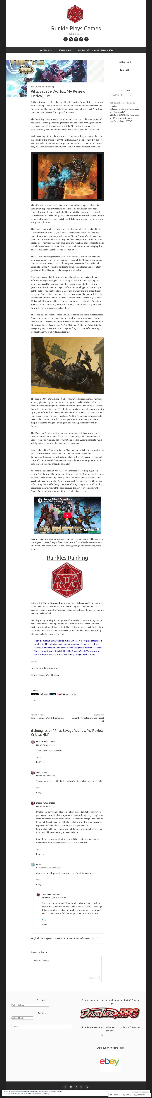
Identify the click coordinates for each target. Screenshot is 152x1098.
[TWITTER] (65, 1087)
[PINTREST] (81, 1087)
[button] (62, 192)
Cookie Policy (45, 1094)
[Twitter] (65, 39)
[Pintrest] (81, 39)
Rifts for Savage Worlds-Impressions (47, 716)
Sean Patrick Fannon (45, 742)
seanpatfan (41, 772)
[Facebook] (71, 39)
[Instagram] (76, 39)
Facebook (124, 70)
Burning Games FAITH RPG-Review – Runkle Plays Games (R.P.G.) (70, 938)
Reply (38, 762)
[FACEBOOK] (70, 1087)
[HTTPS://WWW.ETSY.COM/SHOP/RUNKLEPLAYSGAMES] (87, 1087)
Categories (46, 50)
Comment (93, 978)
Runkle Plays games (45, 803)
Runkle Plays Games (76, 28)
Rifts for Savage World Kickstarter (46, 675)
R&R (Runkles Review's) (42, 87)
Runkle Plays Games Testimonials (96, 50)
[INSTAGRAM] (76, 1087)
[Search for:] (42, 1027)
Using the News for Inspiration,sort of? (88, 718)
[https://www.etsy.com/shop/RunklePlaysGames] (86, 39)
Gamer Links (65, 50)
